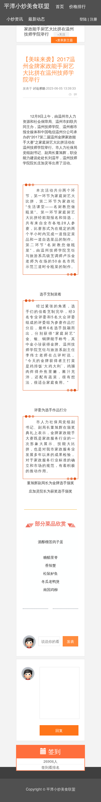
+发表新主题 (64, 40)
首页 (60, 6)
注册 (93, 19)
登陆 (83, 19)
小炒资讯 (14, 19)
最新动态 (36, 19)
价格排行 (77, 6)
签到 (54, 751)
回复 (59, 730)
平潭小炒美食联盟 (26, 6)
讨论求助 (39, 88)
